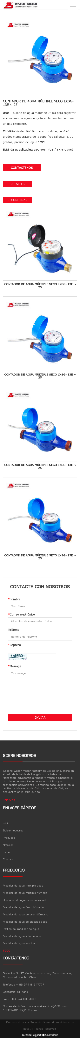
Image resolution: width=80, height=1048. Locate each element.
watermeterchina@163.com (48, 1006)
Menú (73, 5)
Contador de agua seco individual (24, 900)
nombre (14, 599)
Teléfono (13, 629)
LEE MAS (9, 800)
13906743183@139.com (20, 1010)
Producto (9, 838)
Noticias (8, 845)
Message (14, 666)
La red (7, 852)
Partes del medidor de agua (21, 929)
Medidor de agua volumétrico (22, 936)
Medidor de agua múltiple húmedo (25, 893)
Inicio (6, 823)
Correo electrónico (21, 614)
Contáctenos (22, 167)
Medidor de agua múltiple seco (23, 885)
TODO (6, 950)
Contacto (9, 859)
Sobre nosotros (13, 830)
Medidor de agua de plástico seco (25, 921)
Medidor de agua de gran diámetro (25, 914)
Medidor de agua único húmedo (23, 907)
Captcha (14, 645)
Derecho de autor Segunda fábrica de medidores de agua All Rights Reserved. (40, 1025)
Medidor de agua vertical (19, 943)
